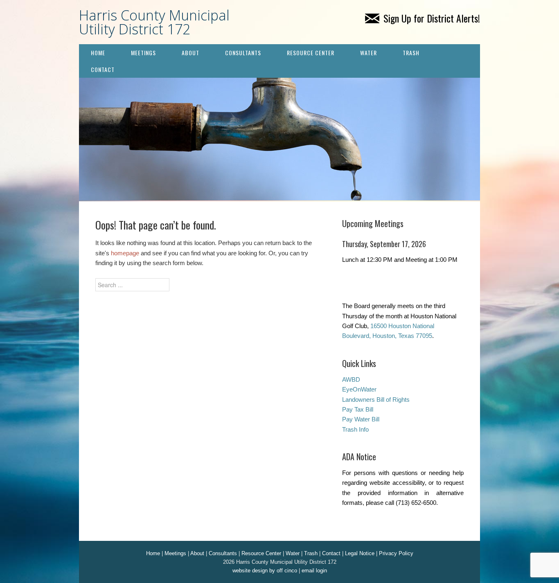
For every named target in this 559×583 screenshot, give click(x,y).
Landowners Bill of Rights (376, 399)
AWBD (351, 379)
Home (98, 52)
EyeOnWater (359, 389)
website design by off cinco (264, 570)
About (190, 52)
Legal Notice (359, 553)
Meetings (143, 52)
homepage (125, 253)
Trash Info (355, 429)
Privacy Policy (396, 553)
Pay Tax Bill (357, 409)
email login (314, 570)
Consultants (243, 52)
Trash (411, 52)
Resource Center (310, 52)
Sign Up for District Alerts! (431, 18)
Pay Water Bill (360, 419)
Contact (103, 69)
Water (368, 52)
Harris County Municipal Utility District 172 (154, 22)
